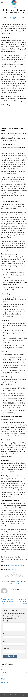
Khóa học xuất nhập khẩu (16, 565)
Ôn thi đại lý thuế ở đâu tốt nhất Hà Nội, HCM (7, 601)
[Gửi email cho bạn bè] (15, 575)
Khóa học (4, 676)
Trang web (6, 648)
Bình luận (6, 621)
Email (4, 641)
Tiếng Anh (4, 682)
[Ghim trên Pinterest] (18, 575)
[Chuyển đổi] (26, 673)
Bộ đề (3, 679)
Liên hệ (3, 685)
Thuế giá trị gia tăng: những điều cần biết (21, 601)
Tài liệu (14, 7)
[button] (2, 2)
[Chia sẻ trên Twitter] (12, 575)
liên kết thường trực (14, 583)
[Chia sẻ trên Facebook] (9, 575)
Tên (4, 634)
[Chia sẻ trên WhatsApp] (6, 575)
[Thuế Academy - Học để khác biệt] (14, 2)
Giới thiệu (4, 672)
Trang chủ (4, 669)
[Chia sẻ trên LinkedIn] (21, 575)
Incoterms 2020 (13, 569)
